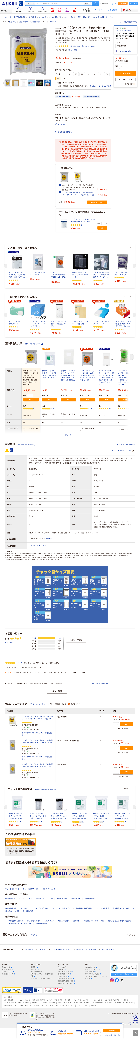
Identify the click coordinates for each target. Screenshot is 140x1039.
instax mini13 (29, 949)
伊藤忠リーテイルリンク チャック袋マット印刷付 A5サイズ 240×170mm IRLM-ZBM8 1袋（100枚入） (68, 375)
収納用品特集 (8, 1005)
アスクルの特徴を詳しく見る (111, 1035)
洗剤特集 (34, 1003)
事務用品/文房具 (10, 908)
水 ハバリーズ (42, 949)
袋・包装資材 (32, 17)
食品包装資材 (76, 899)
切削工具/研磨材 (63, 921)
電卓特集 (35, 1000)
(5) (129, 408)
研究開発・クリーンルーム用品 (94, 921)
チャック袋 (42, 17)
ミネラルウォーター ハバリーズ (61, 949)
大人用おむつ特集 (128, 1003)
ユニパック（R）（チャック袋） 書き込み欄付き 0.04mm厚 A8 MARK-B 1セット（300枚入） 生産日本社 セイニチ (37, 741)
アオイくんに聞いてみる (124, 974)
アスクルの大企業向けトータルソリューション (96, 977)
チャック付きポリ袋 (55, 17)
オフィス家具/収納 (102, 908)
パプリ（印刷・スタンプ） (91, 969)
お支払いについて (7, 971)
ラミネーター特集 (65, 1000)
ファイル (23, 908)
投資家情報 (34, 969)
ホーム (5, 17)
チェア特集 (116, 1000)
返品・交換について (7, 974)
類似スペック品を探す (32, 344)
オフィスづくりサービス (67, 1005)
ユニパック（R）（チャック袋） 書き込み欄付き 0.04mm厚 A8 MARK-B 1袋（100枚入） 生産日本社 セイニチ (37, 765)
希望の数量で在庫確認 (123, 30)
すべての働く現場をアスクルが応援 (101, 1003)
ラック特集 (124, 1000)
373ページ (49, 539)
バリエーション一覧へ (37, 704)
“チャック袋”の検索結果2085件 (45, 789)
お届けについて (6, 969)
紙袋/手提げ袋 (10, 899)
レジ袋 (21, 899)
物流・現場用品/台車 (33, 921)
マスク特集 (118, 1003)
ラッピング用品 (62, 899)
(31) (41, 822)
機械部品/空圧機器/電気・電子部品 (119, 921)
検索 (95, 3)
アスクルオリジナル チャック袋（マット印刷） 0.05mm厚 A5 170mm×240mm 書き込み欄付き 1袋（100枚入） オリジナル (107, 377)
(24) (91, 408)
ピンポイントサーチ (82, 1005)
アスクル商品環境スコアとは (122, 451)
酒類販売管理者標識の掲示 (65, 981)
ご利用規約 (61, 969)
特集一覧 (93, 1005)
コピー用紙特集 (8, 1000)
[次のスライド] (52, 83)
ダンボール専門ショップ (65, 1003)
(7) (104, 822)
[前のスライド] (3, 83)
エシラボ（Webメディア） (92, 974)
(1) (81, 225)
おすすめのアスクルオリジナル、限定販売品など (37, 734)
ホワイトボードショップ (79, 1000)
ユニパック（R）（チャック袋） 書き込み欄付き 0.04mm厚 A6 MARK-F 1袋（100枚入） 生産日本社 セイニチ (78, 195)
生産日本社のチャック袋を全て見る (29, 22)
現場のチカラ (78, 1003)
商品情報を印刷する (130, 22)
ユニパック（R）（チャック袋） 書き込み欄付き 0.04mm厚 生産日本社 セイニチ (89, 17)
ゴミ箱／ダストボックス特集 (12, 1003)
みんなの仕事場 (89, 971)
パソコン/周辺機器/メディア (62, 908)
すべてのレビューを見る (100, 683)
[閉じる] (123, 1023)
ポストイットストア (52, 1005)
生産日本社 (12, 22)
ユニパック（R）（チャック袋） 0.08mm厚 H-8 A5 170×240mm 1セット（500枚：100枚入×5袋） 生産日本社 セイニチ (126, 377)
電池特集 (42, 1000)
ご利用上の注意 (62, 976)
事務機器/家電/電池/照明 (84, 908)
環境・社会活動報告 (36, 971)
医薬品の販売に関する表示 (65, 983)
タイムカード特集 (52, 1000)
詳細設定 (87, 3)
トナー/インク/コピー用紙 (39, 908)
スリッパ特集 (43, 1003)
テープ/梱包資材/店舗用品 (17, 17)
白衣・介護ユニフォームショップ (34, 1005)
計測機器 (76, 921)
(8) (110, 408)
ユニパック (53, 22)
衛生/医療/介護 (28, 911)
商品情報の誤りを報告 (25, 444)
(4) (125, 822)
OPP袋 (50, 899)
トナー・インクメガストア (22, 1000)
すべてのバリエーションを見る (100, 86)
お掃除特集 (26, 1003)
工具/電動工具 (49, 921)
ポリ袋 (30, 899)
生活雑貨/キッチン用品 (121, 908)
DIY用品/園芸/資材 (42, 924)
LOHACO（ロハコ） (90, 967)
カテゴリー (5, 11)
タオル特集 (52, 1003)
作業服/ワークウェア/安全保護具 (20, 924)
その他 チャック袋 (48, 889)
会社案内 (33, 967)
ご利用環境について (63, 974)
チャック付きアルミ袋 (30, 889)
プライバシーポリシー (64, 971)
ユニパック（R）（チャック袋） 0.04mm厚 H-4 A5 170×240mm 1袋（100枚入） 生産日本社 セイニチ (87, 375)
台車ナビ (86, 1003)
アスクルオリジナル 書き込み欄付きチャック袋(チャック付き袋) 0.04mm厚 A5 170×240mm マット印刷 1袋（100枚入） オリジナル (83, 220)
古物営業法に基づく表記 (65, 979)
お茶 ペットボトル (108, 949)
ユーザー (21, 663)
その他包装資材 (90, 899)
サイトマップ (62, 967)
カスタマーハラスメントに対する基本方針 (42, 975)
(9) (83, 822)
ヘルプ (115, 3)
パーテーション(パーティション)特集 (100, 1000)
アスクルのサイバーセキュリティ (40, 978)
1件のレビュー (9, 642)
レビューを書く (90, 46)
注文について (6, 967)
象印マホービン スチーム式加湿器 (86, 949)
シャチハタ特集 (18, 1005)
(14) (53, 408)
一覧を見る (33, 935)
